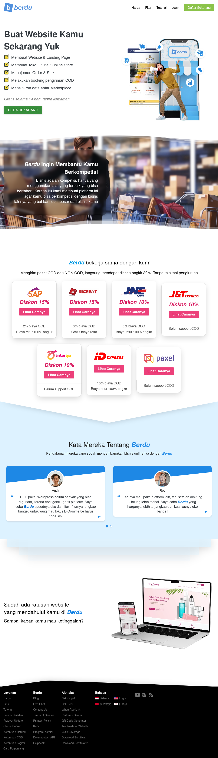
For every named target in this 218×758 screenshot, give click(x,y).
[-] (137, 695)
